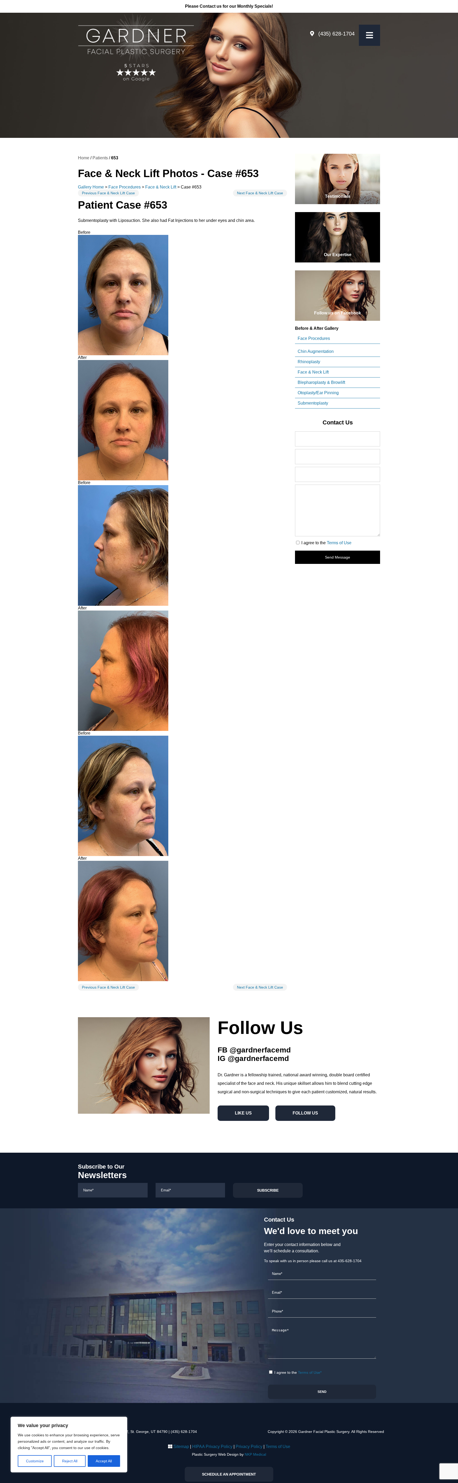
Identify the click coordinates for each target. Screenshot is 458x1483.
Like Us (243, 1113)
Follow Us (305, 1113)
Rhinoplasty (309, 361)
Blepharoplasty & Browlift (321, 382)
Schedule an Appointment (229, 1474)
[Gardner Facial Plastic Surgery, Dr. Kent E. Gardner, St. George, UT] (136, 37)
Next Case (260, 193)
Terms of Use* (310, 1372)
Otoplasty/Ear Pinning (318, 393)
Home (83, 158)
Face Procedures (124, 187)
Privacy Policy (249, 1446)
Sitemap (181, 1446)
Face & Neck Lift (160, 187)
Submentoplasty (313, 403)
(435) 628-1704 (336, 34)
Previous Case (108, 193)
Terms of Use (339, 543)
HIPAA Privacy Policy (212, 1446)
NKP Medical (255, 1454)
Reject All (69, 1461)
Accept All (104, 1461)
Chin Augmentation (316, 351)
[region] (69, 1444)
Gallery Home (91, 187)
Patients (100, 158)
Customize (35, 1461)
